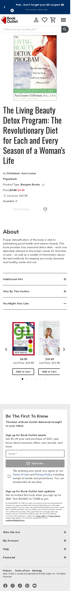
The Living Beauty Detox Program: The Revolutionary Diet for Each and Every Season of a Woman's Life (34, 135)
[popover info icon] (43, 184)
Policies (7, 570)
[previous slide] (4, 7)
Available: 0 (10, 201)
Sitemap (37, 570)
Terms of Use (22, 570)
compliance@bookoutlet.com (15, 520)
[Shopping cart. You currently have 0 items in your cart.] (53, 20)
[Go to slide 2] (27, 379)
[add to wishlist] (45, 209)
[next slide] (63, 349)
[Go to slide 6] (45, 379)
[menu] (63, 19)
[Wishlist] (44, 20)
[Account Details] (36, 20)
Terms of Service (54, 516)
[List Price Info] (4, 195)
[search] (65, 29)
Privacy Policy (41, 516)
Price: (13, 190)
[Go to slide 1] (22, 379)
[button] (39, 4)
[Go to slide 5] (40, 379)
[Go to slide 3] (31, 379)
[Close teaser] (12, 10)
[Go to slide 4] (36, 379)
